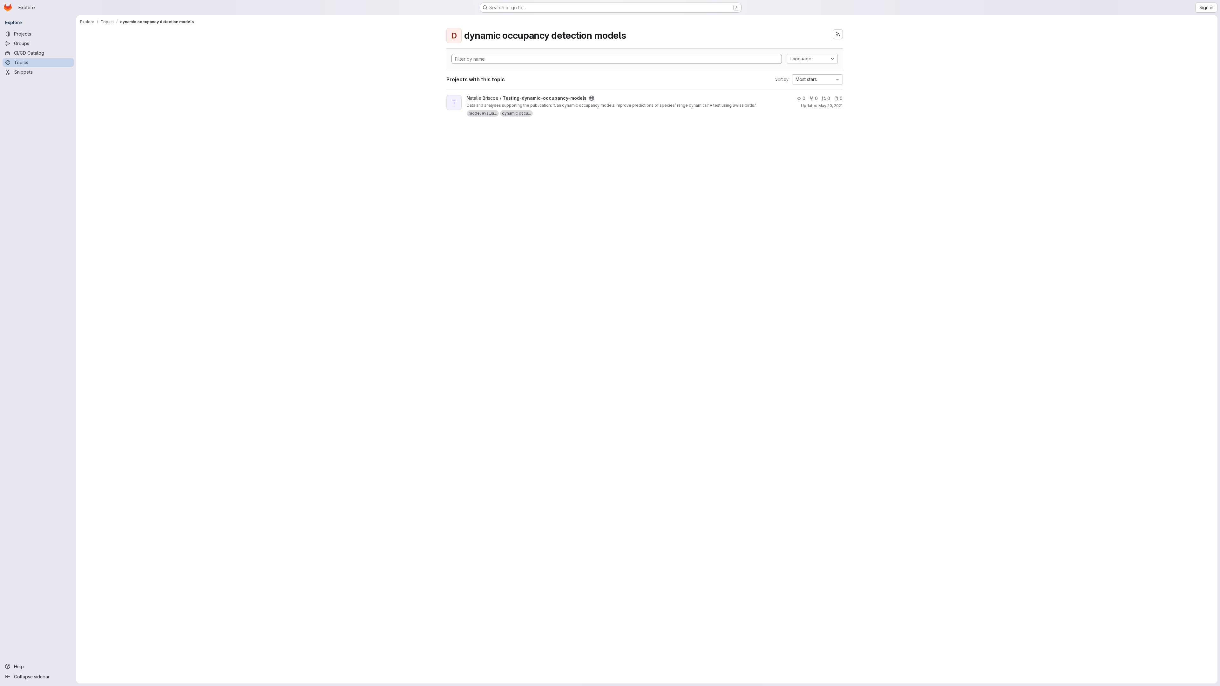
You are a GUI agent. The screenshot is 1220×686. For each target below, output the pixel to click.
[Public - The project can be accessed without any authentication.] (591, 98)
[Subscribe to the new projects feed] (838, 34)
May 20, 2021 (830, 105)
